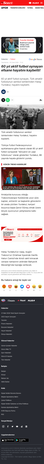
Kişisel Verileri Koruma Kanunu (11, 393)
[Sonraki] (40, 45)
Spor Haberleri (6, 353)
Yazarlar (4, 320)
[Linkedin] (26, 427)
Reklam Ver (5, 378)
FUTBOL (30, 8)
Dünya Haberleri (6, 334)
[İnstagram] (3, 427)
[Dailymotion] (22, 427)
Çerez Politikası (6, 400)
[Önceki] (3, 45)
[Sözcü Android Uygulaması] (22, 440)
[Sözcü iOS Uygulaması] (8, 440)
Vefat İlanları (5, 382)
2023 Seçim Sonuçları (8, 317)
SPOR (4, 7)
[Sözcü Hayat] (21, 300)
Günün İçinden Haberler (9, 345)
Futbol (12, 59)
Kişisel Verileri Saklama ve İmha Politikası (14, 404)
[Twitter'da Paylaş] (3, 100)
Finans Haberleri (6, 323)
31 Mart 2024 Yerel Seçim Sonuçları (13, 313)
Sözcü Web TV (6, 349)
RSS (2, 414)
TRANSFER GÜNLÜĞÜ (17, 8)
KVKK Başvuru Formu (8, 411)
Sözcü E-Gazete (6, 356)
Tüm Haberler (5, 360)
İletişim (3, 371)
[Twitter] (12, 427)
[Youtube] (17, 427)
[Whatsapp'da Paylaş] (8, 100)
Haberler (4, 59)
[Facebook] (8, 427)
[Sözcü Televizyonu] (3, 300)
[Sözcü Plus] (31, 300)
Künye (3, 375)
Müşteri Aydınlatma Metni (9, 397)
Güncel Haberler (7, 341)
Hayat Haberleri (6, 331)
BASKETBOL (39, 8)
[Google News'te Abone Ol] (35, 59)
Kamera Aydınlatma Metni (9, 407)
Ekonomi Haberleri (7, 327)
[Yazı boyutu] (41, 100)
